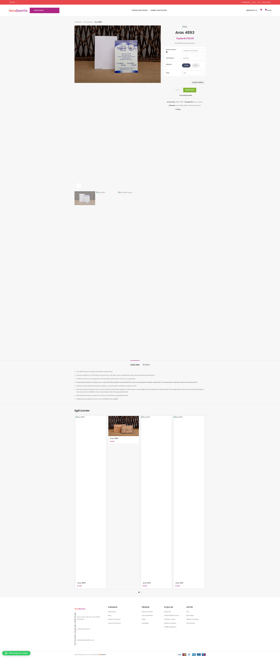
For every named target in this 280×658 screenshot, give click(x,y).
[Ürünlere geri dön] (201, 22)
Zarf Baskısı (170, 58)
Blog (109, 615)
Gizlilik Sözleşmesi (170, 627)
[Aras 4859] (123, 426)
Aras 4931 (179, 583)
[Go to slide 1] (139, 592)
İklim (185, 105)
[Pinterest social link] (238, 2)
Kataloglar (145, 623)
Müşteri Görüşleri (192, 619)
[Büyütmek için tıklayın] (79, 186)
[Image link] (79, 608)
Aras (177, 105)
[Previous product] (199, 22)
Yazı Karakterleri (147, 615)
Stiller (144, 619)
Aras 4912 (147, 583)
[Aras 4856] (91, 498)
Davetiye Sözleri (147, 612)
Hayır (186, 65)
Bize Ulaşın (190, 615)
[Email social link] (187, 109)
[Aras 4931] (189, 498)
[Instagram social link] (235, 2)
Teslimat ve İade (169, 619)
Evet (195, 65)
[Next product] (204, 22)
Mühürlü (169, 64)
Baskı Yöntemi (171, 49)
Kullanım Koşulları (170, 623)
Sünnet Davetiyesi (194, 105)
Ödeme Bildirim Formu (171, 615)
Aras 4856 (81, 583)
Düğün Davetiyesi (114, 619)
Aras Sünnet (88, 22)
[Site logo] (18, 10)
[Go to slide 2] (141, 592)
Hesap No (167, 612)
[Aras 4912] (156, 498)
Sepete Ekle (189, 90)
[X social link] (232, 2)
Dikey (182, 105)
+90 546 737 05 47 (83, 629)
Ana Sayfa (77, 22)
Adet (167, 73)
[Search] (241, 10)
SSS (187, 612)
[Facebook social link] (229, 2)
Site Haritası (190, 623)
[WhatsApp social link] (192, 109)
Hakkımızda (112, 612)
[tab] (135, 363)
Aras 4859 (114, 438)
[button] (16, 653)
